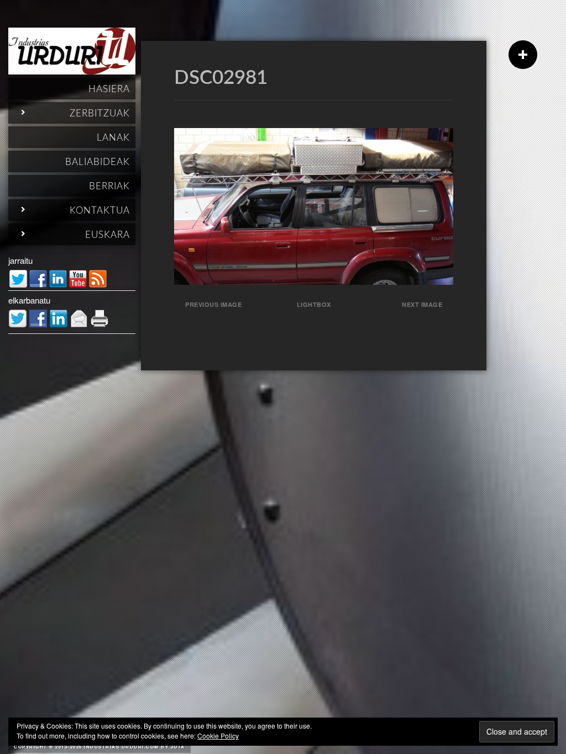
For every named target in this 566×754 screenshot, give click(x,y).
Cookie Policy (218, 735)
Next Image (422, 304)
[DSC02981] (313, 281)
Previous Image (213, 304)
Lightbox (314, 304)
